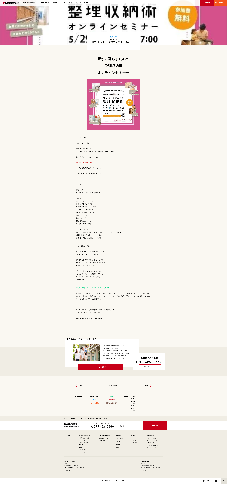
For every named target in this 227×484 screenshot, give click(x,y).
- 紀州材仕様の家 (83, 440)
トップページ (67, 435)
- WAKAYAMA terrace (103, 438)
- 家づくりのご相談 (152, 438)
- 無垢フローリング (84, 442)
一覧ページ (113, 385)
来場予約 (220, 3)
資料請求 (207, 3)
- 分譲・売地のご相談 (152, 445)
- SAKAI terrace (102, 440)
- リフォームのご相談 (152, 440)
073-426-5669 (150, 362)
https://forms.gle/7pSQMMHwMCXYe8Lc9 (90, 173)
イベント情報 (119, 438)
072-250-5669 (147, 467)
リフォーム (82, 452)
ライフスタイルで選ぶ (44, 3)
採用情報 (118, 444)
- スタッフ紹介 (134, 442)
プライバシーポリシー (153, 447)
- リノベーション (83, 449)
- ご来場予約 (150, 442)
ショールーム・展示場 (66, 3)
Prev (80, 385)
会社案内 (86, 3)
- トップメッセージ (136, 438)
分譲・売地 (78, 3)
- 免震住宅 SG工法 (84, 438)
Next (147, 385)
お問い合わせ (150, 435)
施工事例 (55, 3)
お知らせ (118, 441)
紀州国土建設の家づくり (29, 3)
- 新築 (80, 447)
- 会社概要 (133, 440)
